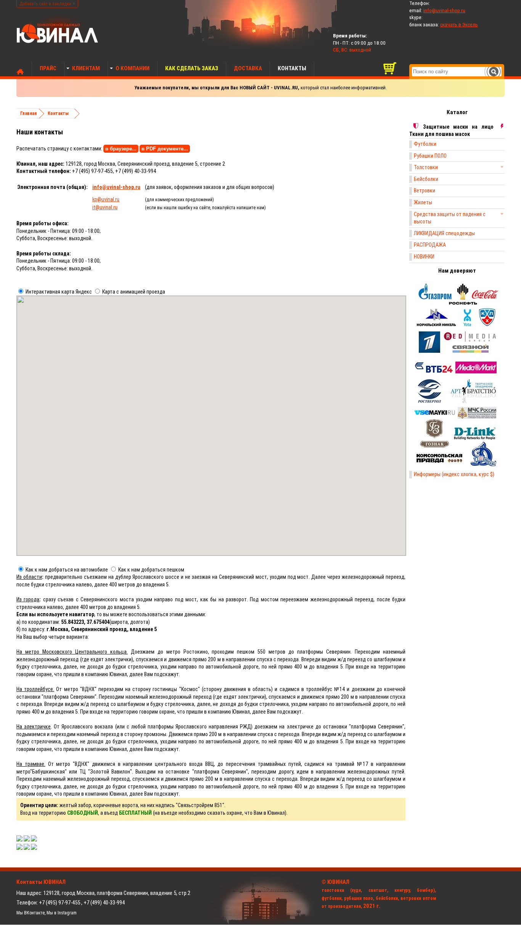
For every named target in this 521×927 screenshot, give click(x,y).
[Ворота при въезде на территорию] (19, 848)
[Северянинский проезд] (27, 840)
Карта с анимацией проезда (133, 292)
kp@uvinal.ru (105, 199)
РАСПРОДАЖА (430, 245)
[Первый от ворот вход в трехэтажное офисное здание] (27, 848)
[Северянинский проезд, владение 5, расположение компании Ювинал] (34, 840)
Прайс (48, 68)
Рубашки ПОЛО (430, 156)
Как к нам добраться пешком (151, 570)
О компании (133, 68)
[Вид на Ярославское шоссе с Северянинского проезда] (19, 840)
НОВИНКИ (424, 257)
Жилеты (423, 202)
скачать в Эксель (459, 24)
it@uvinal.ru (104, 207)
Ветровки (424, 190)
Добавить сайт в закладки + (47, 3)
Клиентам (86, 68)
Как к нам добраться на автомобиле (67, 570)
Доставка (248, 68)
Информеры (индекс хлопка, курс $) (454, 474)
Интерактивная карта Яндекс (59, 292)
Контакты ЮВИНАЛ (41, 882)
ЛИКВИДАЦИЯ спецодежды (444, 233)
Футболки (425, 144)
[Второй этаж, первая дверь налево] (34, 848)
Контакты (292, 68)
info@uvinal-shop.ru (444, 10)
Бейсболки (426, 179)
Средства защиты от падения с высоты (450, 218)
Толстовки (426, 167)
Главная (28, 113)
